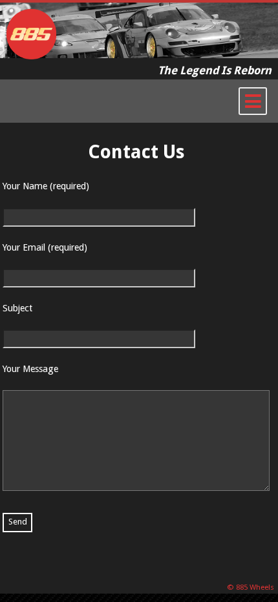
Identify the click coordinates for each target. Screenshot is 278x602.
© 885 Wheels (251, 587)
